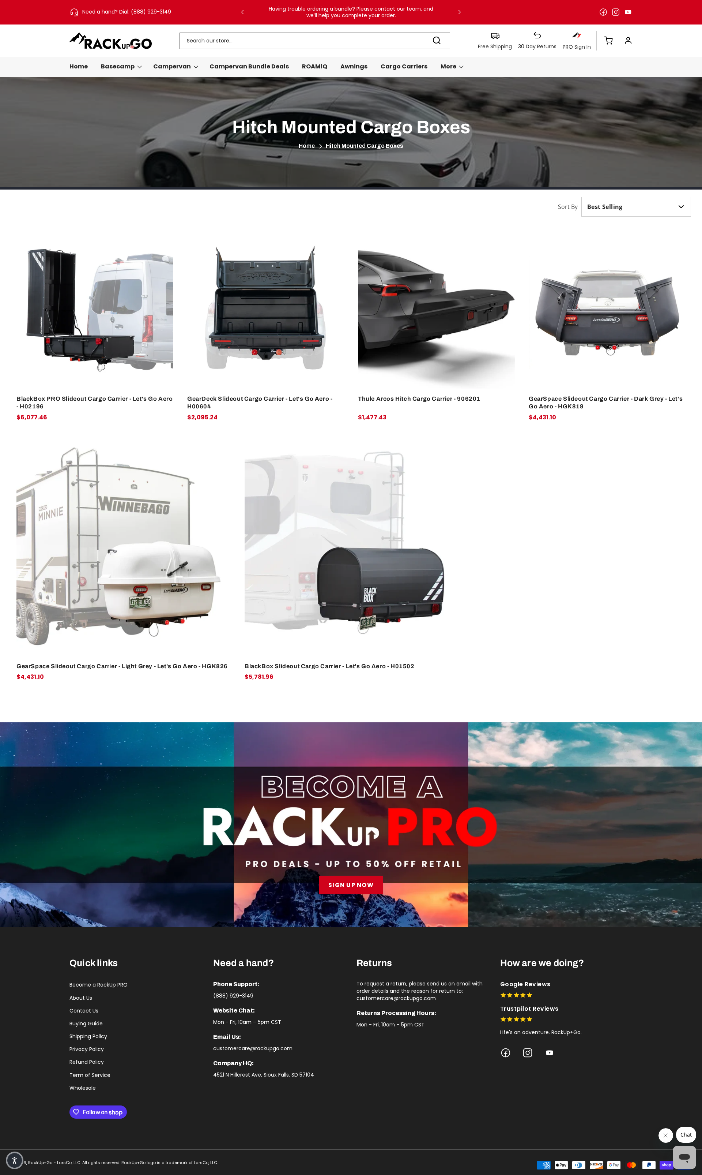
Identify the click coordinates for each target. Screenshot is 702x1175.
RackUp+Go (40, 1162)
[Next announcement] (459, 12)
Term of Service (89, 1075)
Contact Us (83, 1010)
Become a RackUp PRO (98, 984)
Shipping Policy (88, 1036)
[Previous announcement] (242, 12)
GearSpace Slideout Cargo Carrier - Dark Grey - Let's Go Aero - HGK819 (606, 402)
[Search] (437, 41)
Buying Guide (86, 1023)
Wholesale (82, 1088)
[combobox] (315, 41)
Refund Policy (86, 1062)
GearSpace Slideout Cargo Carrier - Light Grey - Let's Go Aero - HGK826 (122, 666)
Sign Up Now (351, 885)
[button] (605, 41)
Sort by (568, 207)
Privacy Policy (86, 1049)
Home (307, 146)
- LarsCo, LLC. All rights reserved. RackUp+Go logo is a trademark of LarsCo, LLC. (136, 1162)
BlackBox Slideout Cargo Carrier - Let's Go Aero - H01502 (330, 666)
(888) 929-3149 (233, 995)
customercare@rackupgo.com (252, 1048)
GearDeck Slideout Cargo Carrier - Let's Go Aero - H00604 (259, 402)
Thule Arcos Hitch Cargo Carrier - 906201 (419, 399)
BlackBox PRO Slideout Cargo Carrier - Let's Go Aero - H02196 (94, 402)
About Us (80, 998)
